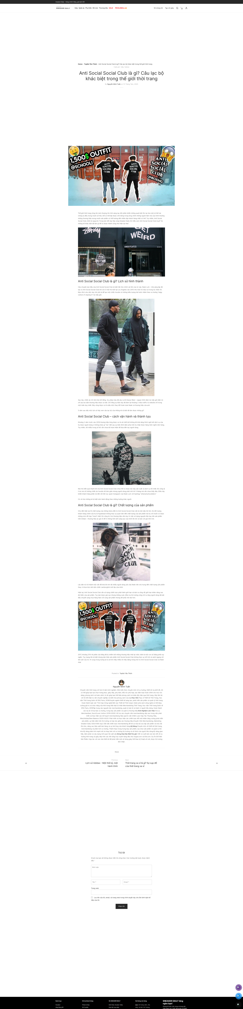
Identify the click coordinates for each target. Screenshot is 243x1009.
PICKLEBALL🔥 (121, 8)
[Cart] (182, 8)
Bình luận (95, 867)
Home (80, 64)
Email (126, 882)
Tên (94, 882)
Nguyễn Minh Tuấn (114, 84)
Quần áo (81, 8)
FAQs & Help (86, 1005)
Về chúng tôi (158, 8)
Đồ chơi (95, 8)
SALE (111, 8)
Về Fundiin (85, 1007)
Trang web (95, 888)
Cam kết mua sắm (114, 1007)
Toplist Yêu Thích (90, 64)
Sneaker (58, 1005)
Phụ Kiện (88, 8)
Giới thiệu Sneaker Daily (116, 1005)
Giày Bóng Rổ (59, 1007)
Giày (76, 8)
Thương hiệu (103, 8)
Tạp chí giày (169, 8)
